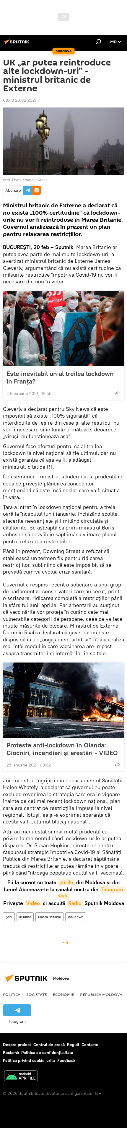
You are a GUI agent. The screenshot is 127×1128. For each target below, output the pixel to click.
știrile (66, 882)
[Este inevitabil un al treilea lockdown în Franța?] (63, 328)
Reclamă (11, 1052)
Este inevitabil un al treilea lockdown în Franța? (60, 377)
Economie (63, 994)
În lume (25, 916)
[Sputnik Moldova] (17, 44)
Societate (36, 994)
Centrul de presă (49, 1044)
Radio (75, 903)
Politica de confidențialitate (47, 1052)
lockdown (75, 916)
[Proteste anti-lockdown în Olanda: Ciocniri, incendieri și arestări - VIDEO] (63, 700)
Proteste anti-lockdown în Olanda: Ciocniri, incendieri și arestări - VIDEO (62, 749)
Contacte (90, 1044)
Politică (11, 994)
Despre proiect (17, 1044)
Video (33, 903)
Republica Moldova (101, 994)
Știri (9, 916)
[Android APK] (21, 1077)
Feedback (66, 1060)
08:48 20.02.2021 (19, 100)
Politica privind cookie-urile (29, 1060)
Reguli (73, 1044)
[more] (117, 393)
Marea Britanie (49, 916)
